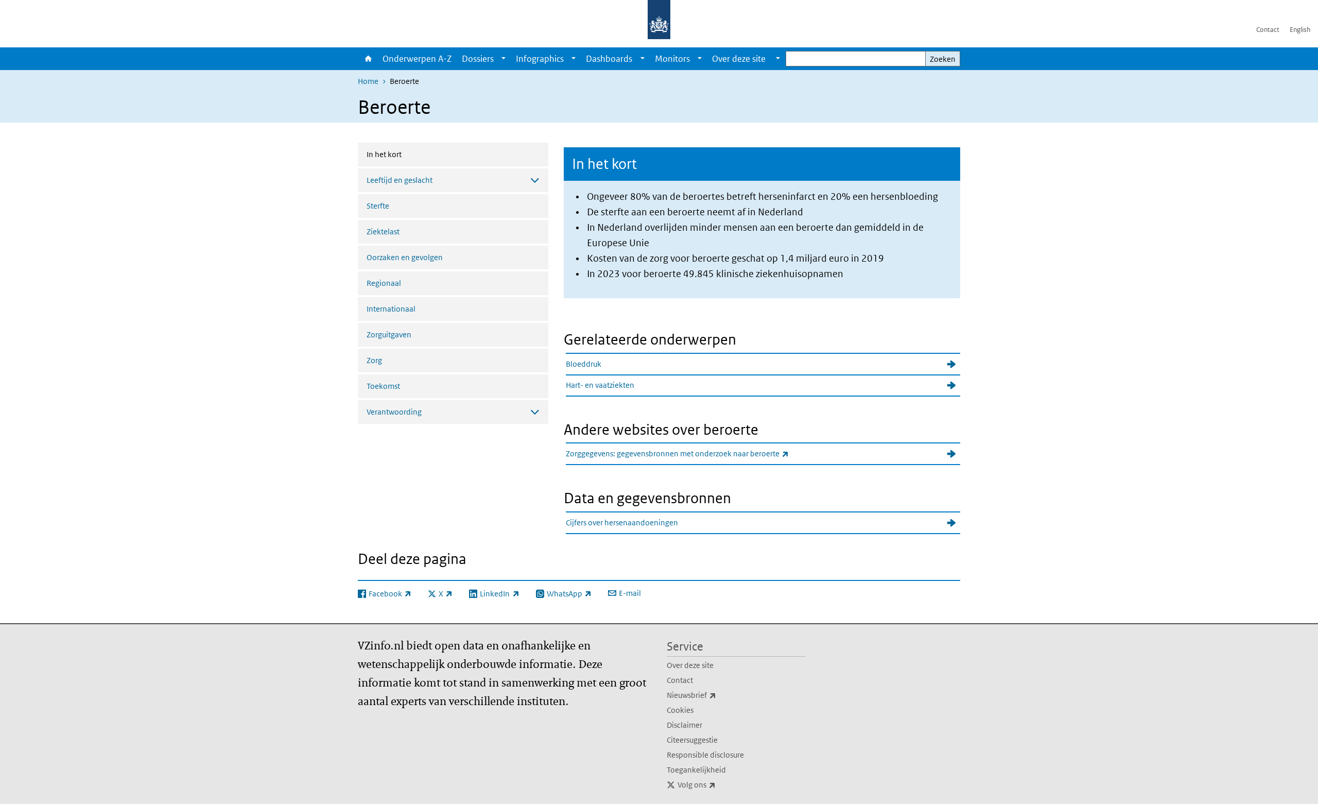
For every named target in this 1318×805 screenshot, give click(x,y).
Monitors (672, 58)
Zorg (374, 360)
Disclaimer (684, 725)
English (1300, 29)
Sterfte (378, 206)
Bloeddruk (583, 364)
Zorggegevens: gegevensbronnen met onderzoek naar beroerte (700, 453)
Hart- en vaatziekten (600, 385)
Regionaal (384, 283)
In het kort (411, 154)
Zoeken (943, 59)
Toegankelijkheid (696, 770)
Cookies (680, 710)
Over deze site (690, 665)
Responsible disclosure (705, 755)
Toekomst (383, 386)
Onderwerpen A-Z (417, 58)
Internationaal (391, 309)
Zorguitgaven (389, 334)
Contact (1267, 29)
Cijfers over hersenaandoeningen (622, 522)
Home (367, 58)
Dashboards (609, 58)
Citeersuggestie (692, 740)
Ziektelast (383, 231)
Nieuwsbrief (714, 695)
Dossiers (478, 58)
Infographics (540, 58)
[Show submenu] (503, 58)
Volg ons (719, 784)
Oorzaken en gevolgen (405, 257)
